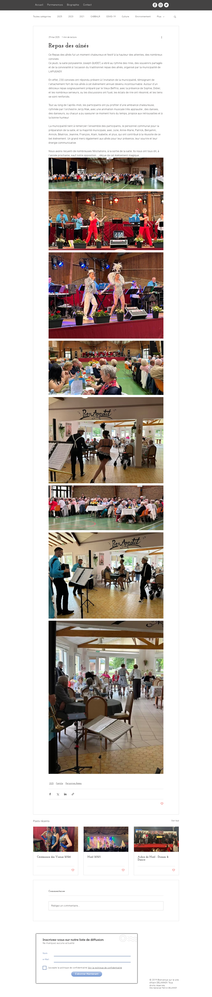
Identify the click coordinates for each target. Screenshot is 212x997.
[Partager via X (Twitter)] (57, 794)
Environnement (143, 16)
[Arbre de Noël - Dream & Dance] (156, 839)
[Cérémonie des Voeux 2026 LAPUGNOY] (55, 839)
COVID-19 (111, 16)
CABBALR (95, 16)
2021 (81, 16)
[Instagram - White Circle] (160, 5)
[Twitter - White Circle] (166, 5)
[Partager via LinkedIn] (65, 794)
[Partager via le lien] (72, 794)
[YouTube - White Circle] (170, 935)
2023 (70, 16)
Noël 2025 (94, 857)
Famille (59, 783)
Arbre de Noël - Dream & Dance (153, 858)
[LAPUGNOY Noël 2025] (106, 839)
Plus (159, 16)
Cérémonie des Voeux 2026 (54, 857)
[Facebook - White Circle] (155, 5)
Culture (125, 16)
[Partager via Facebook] (50, 794)
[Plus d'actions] (161, 37)
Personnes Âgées (73, 783)
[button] (175, 16)
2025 (59, 16)
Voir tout (175, 820)
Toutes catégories (42, 16)
